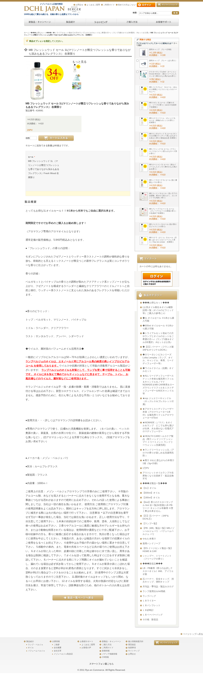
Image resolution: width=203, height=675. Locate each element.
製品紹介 (30, 641)
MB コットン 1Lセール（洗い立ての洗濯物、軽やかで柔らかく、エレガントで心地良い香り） (163, 195)
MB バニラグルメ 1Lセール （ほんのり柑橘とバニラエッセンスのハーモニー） (163, 89)
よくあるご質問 (93, 5)
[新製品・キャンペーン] (39, 22)
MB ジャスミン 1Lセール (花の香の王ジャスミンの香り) (163, 225)
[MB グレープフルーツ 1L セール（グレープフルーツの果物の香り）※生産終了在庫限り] (144, 212)
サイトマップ (134, 651)
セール (31, 157)
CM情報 (105, 657)
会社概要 (57, 648)
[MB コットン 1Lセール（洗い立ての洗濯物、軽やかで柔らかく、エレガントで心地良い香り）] (144, 196)
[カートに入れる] (56, 138)
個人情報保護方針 (135, 641)
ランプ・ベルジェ (35, 645)
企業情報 (56, 641)
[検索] (175, 13)
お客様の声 (86, 648)
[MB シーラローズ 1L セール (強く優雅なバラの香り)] (144, 183)
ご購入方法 (106, 645)
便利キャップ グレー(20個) (160, 49)
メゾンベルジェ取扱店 (63, 654)
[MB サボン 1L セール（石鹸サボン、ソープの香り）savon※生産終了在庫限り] (144, 106)
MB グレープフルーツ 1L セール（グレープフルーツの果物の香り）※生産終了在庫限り (163, 211)
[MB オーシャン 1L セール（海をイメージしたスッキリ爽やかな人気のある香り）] (144, 168)
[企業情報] (132, 22)
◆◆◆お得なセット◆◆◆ (41, 33)
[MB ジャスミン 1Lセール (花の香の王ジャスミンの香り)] (144, 227)
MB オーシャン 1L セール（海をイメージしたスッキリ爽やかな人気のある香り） (163, 167)
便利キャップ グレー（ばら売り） (163, 60)
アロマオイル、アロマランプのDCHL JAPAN (44, 9)
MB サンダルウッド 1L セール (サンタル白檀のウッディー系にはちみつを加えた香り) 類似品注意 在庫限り (163, 136)
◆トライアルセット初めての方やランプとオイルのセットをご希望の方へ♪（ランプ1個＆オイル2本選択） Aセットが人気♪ (101, 33)
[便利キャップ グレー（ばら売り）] (144, 64)
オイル (31, 648)
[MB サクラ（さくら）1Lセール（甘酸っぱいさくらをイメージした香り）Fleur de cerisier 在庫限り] (144, 241)
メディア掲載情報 (109, 654)
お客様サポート (86, 641)
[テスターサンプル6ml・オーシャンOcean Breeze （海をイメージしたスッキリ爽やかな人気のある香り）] (144, 75)
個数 (28, 138)
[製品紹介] (70, 22)
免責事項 (132, 648)
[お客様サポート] (163, 22)
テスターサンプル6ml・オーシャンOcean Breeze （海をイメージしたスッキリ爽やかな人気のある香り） (163, 74)
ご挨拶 (56, 645)
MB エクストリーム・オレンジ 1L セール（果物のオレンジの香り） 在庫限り (163, 120)
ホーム (26, 33)
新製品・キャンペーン (111, 641)
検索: (135, 13)
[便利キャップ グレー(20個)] (144, 52)
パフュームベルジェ (36, 651)
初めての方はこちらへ (127, 5)
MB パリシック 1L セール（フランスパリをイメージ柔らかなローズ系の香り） (163, 151)
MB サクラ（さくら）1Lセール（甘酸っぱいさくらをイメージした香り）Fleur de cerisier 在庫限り (163, 240)
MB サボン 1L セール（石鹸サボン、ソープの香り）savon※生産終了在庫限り (163, 105)
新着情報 (106, 651)
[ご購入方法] (101, 22)
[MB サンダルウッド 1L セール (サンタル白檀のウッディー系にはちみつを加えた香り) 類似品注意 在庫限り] (144, 137)
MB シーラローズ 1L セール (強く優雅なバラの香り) (163, 181)
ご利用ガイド (109, 5)
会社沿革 (57, 651)
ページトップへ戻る (193, 634)
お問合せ (79, 5)
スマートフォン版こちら (101, 663)
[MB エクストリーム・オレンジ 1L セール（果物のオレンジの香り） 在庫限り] (144, 121)
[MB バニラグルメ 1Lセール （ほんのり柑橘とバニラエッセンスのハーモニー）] (144, 90)
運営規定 (132, 645)
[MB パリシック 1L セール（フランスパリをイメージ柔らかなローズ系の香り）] (144, 152)
